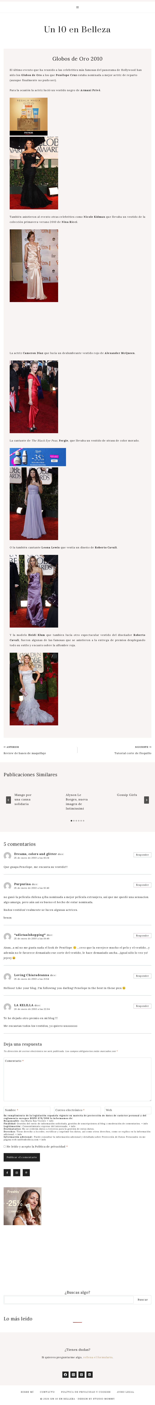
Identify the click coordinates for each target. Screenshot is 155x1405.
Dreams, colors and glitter (35, 854)
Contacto (47, 1392)
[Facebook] (65, 1375)
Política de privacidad (50, 1146)
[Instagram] (73, 1375)
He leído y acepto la (37, 1146)
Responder (142, 854)
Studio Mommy (104, 1398)
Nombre (11, 1110)
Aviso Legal (125, 1392)
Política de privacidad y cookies (86, 1392)
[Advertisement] (77, 328)
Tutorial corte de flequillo (133, 750)
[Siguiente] (146, 800)
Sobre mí (27, 1392)
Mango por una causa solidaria (23, 799)
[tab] (71, 821)
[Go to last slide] (8, 800)
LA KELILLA (24, 1005)
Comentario (14, 1061)
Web (109, 1110)
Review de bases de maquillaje (25, 750)
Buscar (143, 1299)
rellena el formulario (97, 1357)
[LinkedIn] (89, 1375)
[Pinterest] (81, 1375)
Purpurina (22, 884)
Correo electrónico (70, 1110)
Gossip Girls (127, 795)
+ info (50, 1120)
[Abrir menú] (77, 7)
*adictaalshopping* (30, 935)
